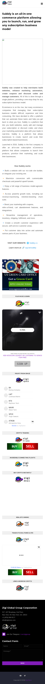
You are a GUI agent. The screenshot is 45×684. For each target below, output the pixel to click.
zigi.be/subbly (30, 248)
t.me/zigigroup (25, 634)
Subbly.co (33, 243)
